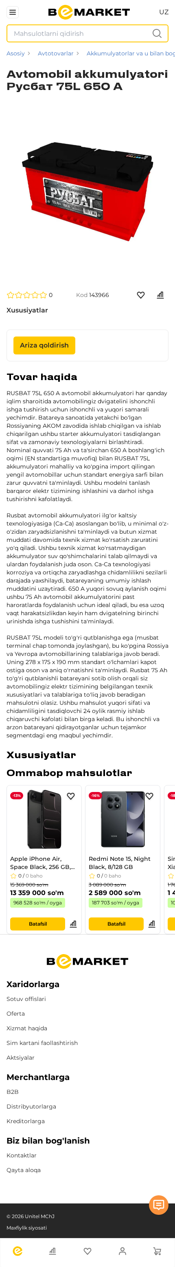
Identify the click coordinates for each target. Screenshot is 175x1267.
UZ (163, 12)
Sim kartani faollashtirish (42, 1043)
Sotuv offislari (26, 999)
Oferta (16, 1013)
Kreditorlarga (26, 1121)
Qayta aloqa (24, 1170)
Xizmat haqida (27, 1028)
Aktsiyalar (21, 1057)
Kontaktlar (22, 1155)
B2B (13, 1091)
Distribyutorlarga (31, 1106)
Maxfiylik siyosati (27, 1228)
